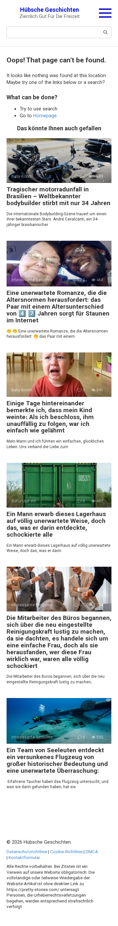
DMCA (92, 851)
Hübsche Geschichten (49, 9)
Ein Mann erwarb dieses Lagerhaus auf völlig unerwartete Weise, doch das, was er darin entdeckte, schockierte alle (56, 524)
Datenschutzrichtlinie (27, 851)
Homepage (45, 116)
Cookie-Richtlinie (66, 851)
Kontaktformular (24, 857)
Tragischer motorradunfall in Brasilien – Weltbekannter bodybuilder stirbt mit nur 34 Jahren (58, 196)
